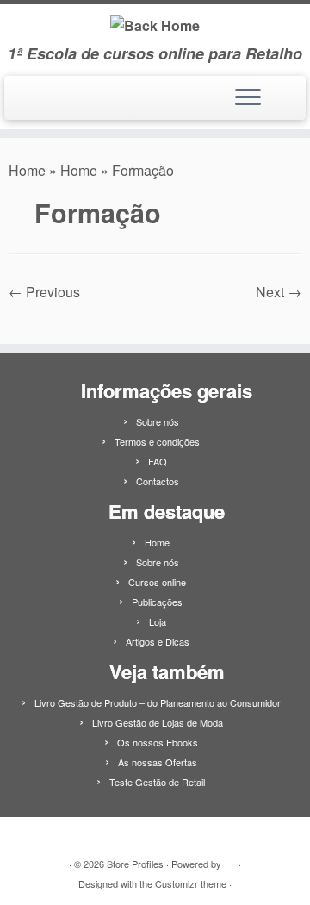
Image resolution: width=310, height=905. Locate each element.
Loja (157, 621)
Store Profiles (135, 864)
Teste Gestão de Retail (157, 782)
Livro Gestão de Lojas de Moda (157, 722)
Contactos (157, 481)
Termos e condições (157, 441)
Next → (278, 292)
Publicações (157, 602)
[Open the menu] (248, 98)
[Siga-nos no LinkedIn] (19, 104)
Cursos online (157, 582)
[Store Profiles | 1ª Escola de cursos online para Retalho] (155, 24)
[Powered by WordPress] (230, 860)
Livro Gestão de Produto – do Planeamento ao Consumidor (157, 702)
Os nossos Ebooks (157, 742)
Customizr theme (190, 883)
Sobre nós (157, 421)
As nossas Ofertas (157, 762)
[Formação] (155, 314)
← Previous (44, 292)
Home (27, 170)
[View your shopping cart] (282, 93)
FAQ (157, 461)
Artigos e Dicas (157, 641)
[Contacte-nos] (37, 104)
